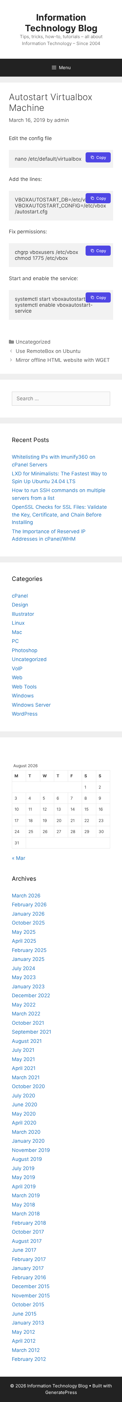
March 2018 (26, 1214)
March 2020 (26, 1132)
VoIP (17, 668)
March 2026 (26, 896)
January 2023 (28, 987)
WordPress (25, 714)
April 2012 (24, 1341)
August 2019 (27, 1159)
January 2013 (28, 1323)
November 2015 (31, 1296)
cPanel (20, 596)
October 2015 (28, 1305)
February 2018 (29, 1223)
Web (17, 677)
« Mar (18, 858)
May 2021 (23, 1059)
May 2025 (24, 932)
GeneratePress (61, 1392)
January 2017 (28, 1268)
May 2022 (24, 1005)
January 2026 (28, 914)
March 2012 (26, 1350)
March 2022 (26, 1014)
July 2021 (23, 1050)
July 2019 (23, 1168)
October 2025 (28, 923)
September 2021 (31, 1032)
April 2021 (24, 1068)
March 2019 (26, 1195)
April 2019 (24, 1186)
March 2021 (26, 1077)
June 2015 (24, 1314)
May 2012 (23, 1332)
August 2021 (27, 1041)
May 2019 (23, 1177)
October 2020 (28, 1086)
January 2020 (28, 1141)
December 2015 (30, 1286)
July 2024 (23, 968)
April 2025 (24, 941)
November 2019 (31, 1150)
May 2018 (23, 1205)
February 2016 (29, 1277)
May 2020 (24, 1114)
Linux (18, 623)
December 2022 (31, 995)
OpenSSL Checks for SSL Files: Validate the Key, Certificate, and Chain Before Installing (59, 514)
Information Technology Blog (61, 22)
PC (15, 641)
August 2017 (27, 1241)
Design (20, 605)
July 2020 (23, 1096)
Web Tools (24, 687)
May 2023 (24, 977)
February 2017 (29, 1259)
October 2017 (28, 1232)
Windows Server (31, 705)
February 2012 (29, 1359)
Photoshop (24, 650)
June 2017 (24, 1250)
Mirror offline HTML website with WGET (63, 360)
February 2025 (29, 950)
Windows (23, 696)
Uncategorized (33, 342)
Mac (17, 632)
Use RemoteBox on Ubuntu (48, 351)
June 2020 (24, 1105)
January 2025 (28, 959)
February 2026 (29, 905)
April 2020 (24, 1123)
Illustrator (23, 614)
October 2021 (28, 1023)
